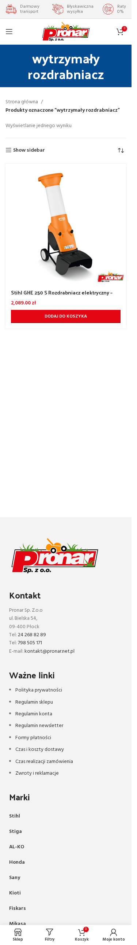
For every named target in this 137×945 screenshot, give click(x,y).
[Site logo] (66, 31)
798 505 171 (30, 643)
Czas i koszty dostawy (39, 749)
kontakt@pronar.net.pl (49, 651)
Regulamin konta (33, 714)
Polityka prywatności (38, 690)
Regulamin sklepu (34, 702)
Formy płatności (33, 738)
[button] (66, 316)
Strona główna (21, 102)
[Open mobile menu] (9, 31)
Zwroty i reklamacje (37, 773)
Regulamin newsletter (39, 726)
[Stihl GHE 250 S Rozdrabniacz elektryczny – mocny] (65, 224)
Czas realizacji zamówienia (44, 761)
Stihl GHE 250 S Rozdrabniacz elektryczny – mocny (62, 296)
